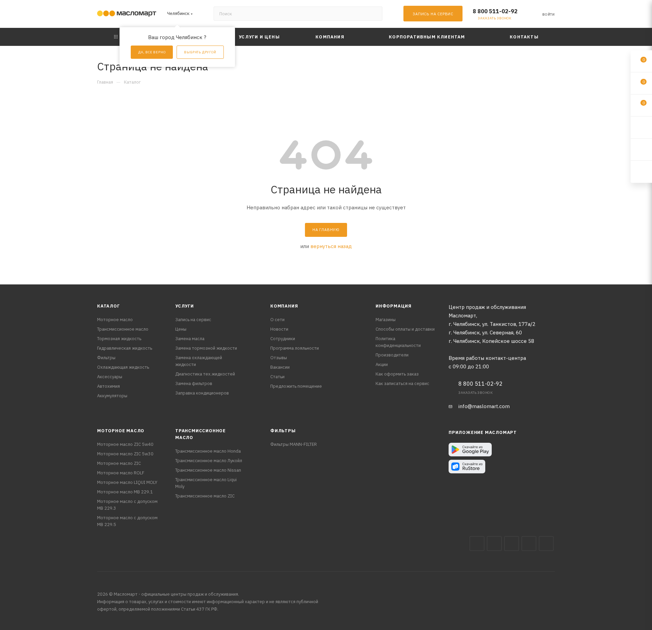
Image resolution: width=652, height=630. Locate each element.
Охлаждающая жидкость (123, 367)
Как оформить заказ (397, 374)
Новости (279, 329)
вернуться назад (331, 246)
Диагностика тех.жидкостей (205, 374)
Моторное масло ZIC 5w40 (125, 444)
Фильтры (106, 358)
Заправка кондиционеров (202, 393)
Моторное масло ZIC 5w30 (125, 454)
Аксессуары (109, 377)
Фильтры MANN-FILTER (293, 444)
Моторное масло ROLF (120, 473)
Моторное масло (115, 319)
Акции (382, 364)
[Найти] (374, 13)
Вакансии (280, 367)
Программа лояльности (294, 348)
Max (494, 543)
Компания (284, 306)
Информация (394, 306)
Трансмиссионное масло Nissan (208, 470)
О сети (277, 319)
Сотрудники (282, 339)
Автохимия (108, 386)
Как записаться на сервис (402, 383)
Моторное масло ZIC (119, 463)
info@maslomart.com (484, 406)
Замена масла (189, 339)
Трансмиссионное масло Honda (208, 451)
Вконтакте (477, 543)
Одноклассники (546, 543)
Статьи (277, 377)
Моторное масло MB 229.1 (125, 492)
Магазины (386, 319)
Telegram (511, 543)
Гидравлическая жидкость (124, 348)
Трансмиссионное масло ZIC (205, 496)
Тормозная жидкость (119, 339)
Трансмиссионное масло (122, 329)
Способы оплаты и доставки (405, 329)
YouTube (529, 543)
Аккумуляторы (112, 396)
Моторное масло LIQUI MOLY (127, 482)
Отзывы (278, 358)
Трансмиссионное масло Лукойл (208, 460)
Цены (180, 329)
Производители (392, 355)
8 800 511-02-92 (495, 11)
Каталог (108, 306)
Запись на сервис (193, 319)
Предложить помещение (296, 386)
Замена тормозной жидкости (206, 348)
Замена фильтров (193, 383)
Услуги (184, 306)
